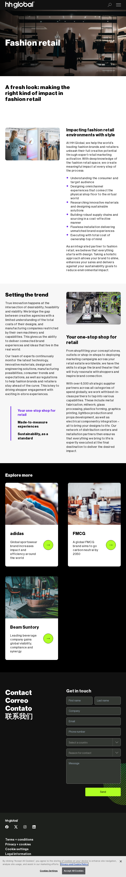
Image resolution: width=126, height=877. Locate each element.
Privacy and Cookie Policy (74, 864)
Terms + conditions (19, 839)
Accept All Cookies (74, 870)
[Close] (120, 861)
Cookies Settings (49, 870)
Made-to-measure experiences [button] (33, 424)
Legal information (18, 853)
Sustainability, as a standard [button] (33, 436)
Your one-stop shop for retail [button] (37, 413)
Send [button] (103, 792)
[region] (63, 866)
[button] (31, 524)
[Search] (110, 5)
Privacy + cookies (18, 844)
